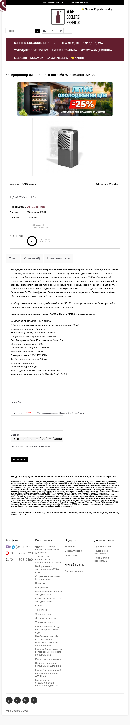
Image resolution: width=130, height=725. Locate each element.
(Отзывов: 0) (38, 225)
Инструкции (41, 587)
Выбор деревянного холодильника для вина (48, 664)
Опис (12, 258)
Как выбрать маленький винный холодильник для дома (48, 673)
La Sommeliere (57, 57)
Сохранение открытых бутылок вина (47, 577)
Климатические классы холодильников (48, 600)
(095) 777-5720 (68, 2)
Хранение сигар (44, 622)
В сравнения (45, 242)
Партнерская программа (101, 559)
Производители (103, 546)
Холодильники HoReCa (31, 50)
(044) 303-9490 (81, 2)
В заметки (45, 239)
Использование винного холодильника (48, 593)
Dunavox (36, 57)
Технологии (41, 609)
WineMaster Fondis (36, 207)
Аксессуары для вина (96, 50)
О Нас (38, 605)
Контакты (70, 546)
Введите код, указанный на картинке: (31, 446)
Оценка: (15, 435)
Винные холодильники (31, 43)
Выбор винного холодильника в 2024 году (47, 569)
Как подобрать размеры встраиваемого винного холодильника (48, 652)
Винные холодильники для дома (78, 43)
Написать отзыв (40, 227)
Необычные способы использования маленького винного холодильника (46, 640)
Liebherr (20, 57)
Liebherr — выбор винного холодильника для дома (47, 549)
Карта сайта (71, 555)
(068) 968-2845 (49, 2)
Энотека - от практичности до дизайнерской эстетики (48, 559)
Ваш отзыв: (47, 413)
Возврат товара (73, 550)
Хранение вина (43, 614)
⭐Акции (77, 57)
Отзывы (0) (32, 258)
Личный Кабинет (74, 571)
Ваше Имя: (17, 402)
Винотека (40, 583)
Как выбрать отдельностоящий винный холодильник (46, 683)
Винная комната (64, 50)
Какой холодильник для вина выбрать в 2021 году (48, 629)
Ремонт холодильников (48, 659)
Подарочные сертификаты (101, 552)
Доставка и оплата (45, 618)
